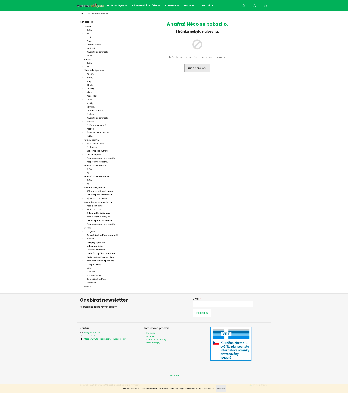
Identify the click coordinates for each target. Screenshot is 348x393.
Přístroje (90, 238)
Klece (89, 99)
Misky (89, 92)
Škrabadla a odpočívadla (98, 132)
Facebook (175, 375)
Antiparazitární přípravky (98, 213)
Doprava (150, 336)
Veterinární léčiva (95, 246)
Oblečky (90, 88)
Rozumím (221, 388)
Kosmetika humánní (96, 249)
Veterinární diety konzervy (96, 176)
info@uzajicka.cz (92, 332)
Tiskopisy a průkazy (96, 242)
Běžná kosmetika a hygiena (100, 191)
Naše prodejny (153, 342)
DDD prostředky (94, 264)
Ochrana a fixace (95, 110)
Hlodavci (91, 48)
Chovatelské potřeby (94, 70)
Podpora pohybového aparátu (101, 158)
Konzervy (88, 59)
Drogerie (91, 231)
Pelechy (90, 74)
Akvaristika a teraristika (97, 52)
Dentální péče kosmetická (99, 194)
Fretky (89, 55)
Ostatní (87, 227)
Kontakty (150, 333)
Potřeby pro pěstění (96, 125)
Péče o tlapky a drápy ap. (99, 216)
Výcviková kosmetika (97, 198)
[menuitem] (116, 5)
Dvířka (90, 136)
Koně (89, 37)
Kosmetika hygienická (94, 187)
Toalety (90, 114)
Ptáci (89, 41)
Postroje (90, 128)
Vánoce (87, 286)
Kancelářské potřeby (96, 279)
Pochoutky (92, 147)
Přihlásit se (202, 313)
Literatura (91, 282)
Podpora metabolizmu (97, 161)
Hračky (90, 77)
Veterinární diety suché (95, 165)
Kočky (89, 30)
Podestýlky (92, 96)
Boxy (89, 81)
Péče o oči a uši (94, 209)
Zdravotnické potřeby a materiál (102, 235)
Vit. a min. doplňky (95, 143)
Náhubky (91, 106)
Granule (87, 26)
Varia (89, 268)
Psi (88, 33)
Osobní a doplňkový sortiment (101, 253)
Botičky (90, 103)
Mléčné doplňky (94, 154)
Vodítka (90, 121)
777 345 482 (90, 335)
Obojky (90, 85)
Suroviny (91, 271)
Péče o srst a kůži (95, 205)
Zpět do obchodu (197, 68)
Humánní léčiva (94, 275)
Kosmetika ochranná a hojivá (98, 202)
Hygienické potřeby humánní (100, 257)
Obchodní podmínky (156, 339)
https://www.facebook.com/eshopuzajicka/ (105, 339)
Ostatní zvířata (94, 44)
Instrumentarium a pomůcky (100, 260)
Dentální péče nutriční (97, 150)
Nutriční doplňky (91, 140)
